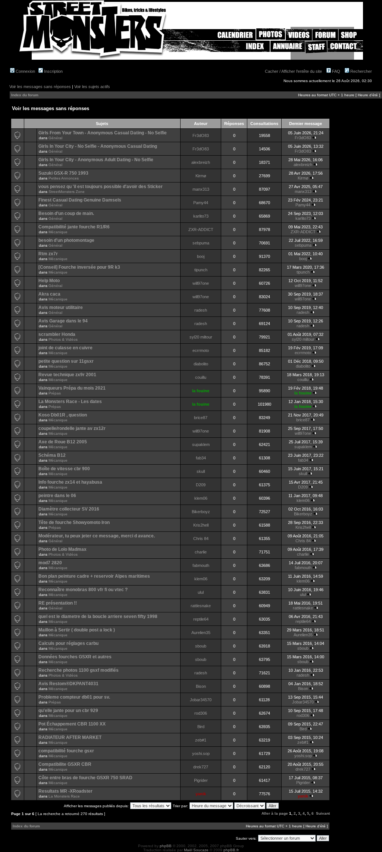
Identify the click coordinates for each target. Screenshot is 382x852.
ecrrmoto (200, 350)
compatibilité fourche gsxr (66, 750)
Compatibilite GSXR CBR (64, 764)
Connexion (25, 71)
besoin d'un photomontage (66, 240)
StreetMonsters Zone (66, 192)
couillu (200, 377)
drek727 (200, 767)
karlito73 (201, 216)
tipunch (200, 270)
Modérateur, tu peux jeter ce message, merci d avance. (96, 536)
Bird (200, 726)
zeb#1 (200, 740)
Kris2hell (201, 525)
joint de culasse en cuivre (65, 347)
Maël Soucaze (196, 850)
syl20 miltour (201, 337)
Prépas (54, 393)
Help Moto (49, 280)
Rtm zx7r (48, 253)
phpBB (166, 846)
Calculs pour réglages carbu (68, 643)
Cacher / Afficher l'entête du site (293, 71)
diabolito (201, 364)
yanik (200, 794)
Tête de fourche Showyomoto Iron (74, 522)
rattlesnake (201, 605)
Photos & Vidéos (63, 339)
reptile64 (201, 619)
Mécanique (58, 232)
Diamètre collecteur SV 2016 (68, 509)
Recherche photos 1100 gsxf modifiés (78, 670)
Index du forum (24, 95)
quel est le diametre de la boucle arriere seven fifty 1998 (97, 616)
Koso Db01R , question (62, 415)
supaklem (201, 444)
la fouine (200, 390)
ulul (201, 592)
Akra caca (49, 294)
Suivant (323, 813)
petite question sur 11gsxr (66, 361)
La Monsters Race (64, 796)
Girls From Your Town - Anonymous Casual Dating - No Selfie (102, 132)
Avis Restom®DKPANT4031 (68, 683)
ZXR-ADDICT (200, 229)
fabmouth (200, 565)
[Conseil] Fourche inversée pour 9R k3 (79, 267)
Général (55, 138)
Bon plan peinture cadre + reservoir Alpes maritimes (94, 576)
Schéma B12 (52, 455)
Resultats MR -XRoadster (65, 791)
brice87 (200, 417)
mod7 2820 (50, 562)
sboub (200, 646)
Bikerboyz (201, 511)
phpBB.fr (231, 850)
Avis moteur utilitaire (60, 307)
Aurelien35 (200, 632)
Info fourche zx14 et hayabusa (70, 482)
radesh (200, 310)
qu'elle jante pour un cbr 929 (68, 710)
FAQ (335, 71)
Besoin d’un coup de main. (66, 213)
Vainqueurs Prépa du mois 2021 (72, 388)
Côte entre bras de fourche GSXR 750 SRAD (85, 777)
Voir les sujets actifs (92, 86)
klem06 (200, 498)
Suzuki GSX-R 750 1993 (63, 173)
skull (201, 471)
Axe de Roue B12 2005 (62, 441)
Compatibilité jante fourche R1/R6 (74, 227)
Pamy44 (200, 202)
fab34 (201, 458)
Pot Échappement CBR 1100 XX (72, 724)
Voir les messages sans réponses (40, 86)
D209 (201, 485)
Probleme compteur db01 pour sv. (74, 697)
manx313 (200, 189)
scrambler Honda (56, 334)
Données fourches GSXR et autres (75, 656)
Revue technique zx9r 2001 (67, 374)
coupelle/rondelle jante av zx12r (72, 428)
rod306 (200, 713)
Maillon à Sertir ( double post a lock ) (76, 630)
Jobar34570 (201, 699)
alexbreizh (200, 162)
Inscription (53, 71)
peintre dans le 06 (57, 495)
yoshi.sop (201, 753)
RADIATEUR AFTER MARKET (69, 737)
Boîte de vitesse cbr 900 (64, 468)
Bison (201, 686)
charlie (201, 552)
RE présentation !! (57, 603)
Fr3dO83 (200, 135)
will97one (200, 283)
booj (200, 256)
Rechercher (360, 71)
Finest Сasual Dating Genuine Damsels (79, 200)
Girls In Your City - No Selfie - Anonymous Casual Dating (97, 146)
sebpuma (200, 243)
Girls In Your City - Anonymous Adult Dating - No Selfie (95, 159)
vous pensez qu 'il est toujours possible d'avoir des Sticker (100, 186)
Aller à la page (275, 813)
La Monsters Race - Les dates (70, 401)
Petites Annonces (63, 178)
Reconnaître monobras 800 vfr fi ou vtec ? (83, 589)
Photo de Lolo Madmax (62, 549)
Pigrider (201, 780)
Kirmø (200, 176)
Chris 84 (201, 538)
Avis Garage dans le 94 (63, 321)
